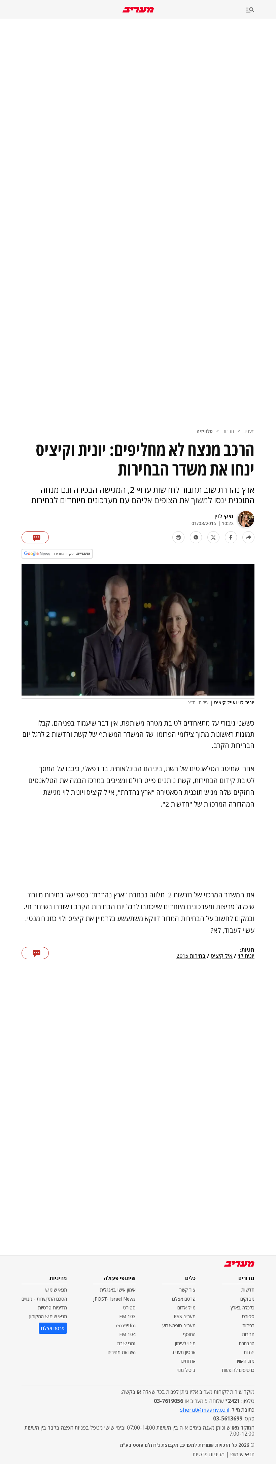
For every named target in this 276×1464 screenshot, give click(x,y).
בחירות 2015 (191, 956)
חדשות (247, 1289)
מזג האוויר (245, 1361)
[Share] (248, 537)
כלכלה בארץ (242, 1307)
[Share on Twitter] (213, 537)
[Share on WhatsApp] (196, 537)
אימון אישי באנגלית (118, 1289)
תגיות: (247, 950)
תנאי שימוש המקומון (48, 1316)
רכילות (248, 1325)
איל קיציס (222, 956)
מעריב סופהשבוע (179, 1325)
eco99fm (126, 1325)
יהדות (249, 1352)
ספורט (248, 1316)
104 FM (127, 1334)
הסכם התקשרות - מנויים (44, 1299)
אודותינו (188, 1361)
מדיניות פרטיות (52, 1307)
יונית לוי (246, 956)
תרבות (228, 431)
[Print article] (178, 537)
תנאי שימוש (56, 1289)
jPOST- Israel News (114, 1299)
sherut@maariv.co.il (204, 1409)
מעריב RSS (185, 1316)
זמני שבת (126, 1343)
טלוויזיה (205, 431)
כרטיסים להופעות (238, 1370)
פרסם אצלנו (184, 1299)
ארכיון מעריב (184, 1352)
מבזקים (247, 1299)
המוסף (189, 1334)
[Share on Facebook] (231, 537)
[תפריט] (261, 10)
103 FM (127, 1316)
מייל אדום (186, 1307)
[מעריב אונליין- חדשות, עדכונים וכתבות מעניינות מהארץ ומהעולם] (138, 9)
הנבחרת (246, 1343)
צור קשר (187, 1289)
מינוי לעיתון (185, 1343)
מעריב (248, 431)
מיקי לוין (224, 516)
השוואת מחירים (122, 1352)
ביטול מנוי (186, 1370)
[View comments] (35, 537)
